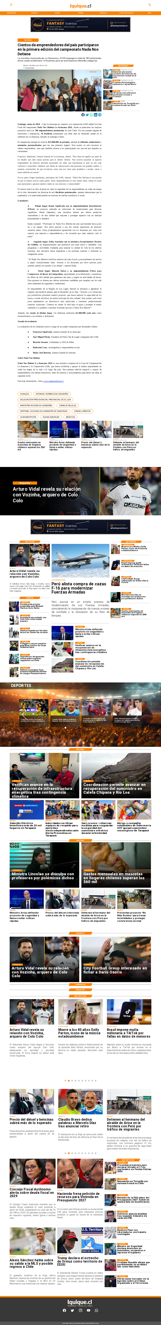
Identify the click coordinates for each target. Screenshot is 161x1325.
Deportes (26, 700)
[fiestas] (110, 1167)
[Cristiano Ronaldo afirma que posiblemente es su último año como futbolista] (110, 1265)
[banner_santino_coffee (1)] (80, 533)
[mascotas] (115, 613)
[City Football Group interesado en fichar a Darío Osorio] (115, 581)
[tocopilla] (107, 105)
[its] (107, 73)
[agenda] (110, 1281)
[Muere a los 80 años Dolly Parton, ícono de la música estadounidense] (115, 549)
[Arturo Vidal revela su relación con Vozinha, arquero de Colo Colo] (30, 566)
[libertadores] (110, 1232)
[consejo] (33, 1184)
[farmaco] (107, 94)
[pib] (110, 1216)
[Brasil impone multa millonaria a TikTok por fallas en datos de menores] (115, 565)
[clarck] (14, 633)
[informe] (110, 1249)
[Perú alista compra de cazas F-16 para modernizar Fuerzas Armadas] (80, 577)
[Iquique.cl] (11, 6)
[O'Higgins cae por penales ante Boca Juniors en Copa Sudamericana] (14, 646)
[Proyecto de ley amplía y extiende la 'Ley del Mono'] (107, 84)
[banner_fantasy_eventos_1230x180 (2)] (80, 31)
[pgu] (110, 1200)
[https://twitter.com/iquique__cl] (72, 1311)
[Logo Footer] (79, 1307)
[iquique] (80, 11)
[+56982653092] (96, 1311)
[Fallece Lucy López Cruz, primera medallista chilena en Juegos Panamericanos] (14, 672)
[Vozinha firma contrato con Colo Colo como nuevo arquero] (14, 620)
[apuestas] (14, 659)
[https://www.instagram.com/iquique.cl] (80, 1311)
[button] (25, 394)
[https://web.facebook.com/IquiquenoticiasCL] (64, 1311)
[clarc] (14, 607)
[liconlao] (115, 597)
